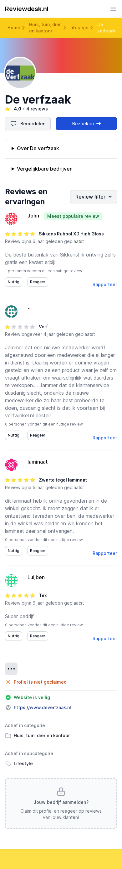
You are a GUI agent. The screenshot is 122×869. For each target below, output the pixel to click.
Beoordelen (32, 123)
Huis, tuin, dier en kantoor (45, 27)
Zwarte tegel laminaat (63, 479)
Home (14, 27)
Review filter (90, 197)
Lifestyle (79, 27)
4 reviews (37, 108)
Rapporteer (105, 284)
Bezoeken (83, 123)
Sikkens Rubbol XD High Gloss (71, 233)
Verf (43, 326)
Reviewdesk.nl (26, 9)
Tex (43, 595)
